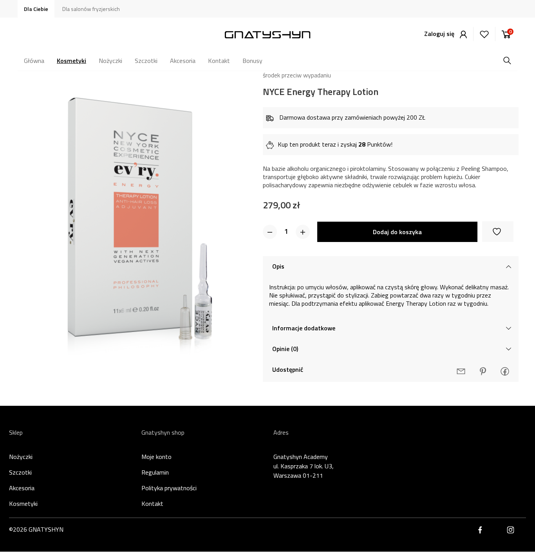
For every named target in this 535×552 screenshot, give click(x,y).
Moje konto (156, 456)
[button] (270, 232)
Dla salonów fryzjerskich (91, 9)
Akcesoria (21, 488)
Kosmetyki (23, 503)
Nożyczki (21, 456)
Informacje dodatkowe (303, 328)
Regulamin (155, 472)
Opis (278, 266)
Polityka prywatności (169, 488)
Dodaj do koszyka (397, 232)
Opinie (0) (285, 348)
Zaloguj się (440, 33)
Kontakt (152, 503)
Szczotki (20, 472)
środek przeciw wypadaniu (297, 75)
